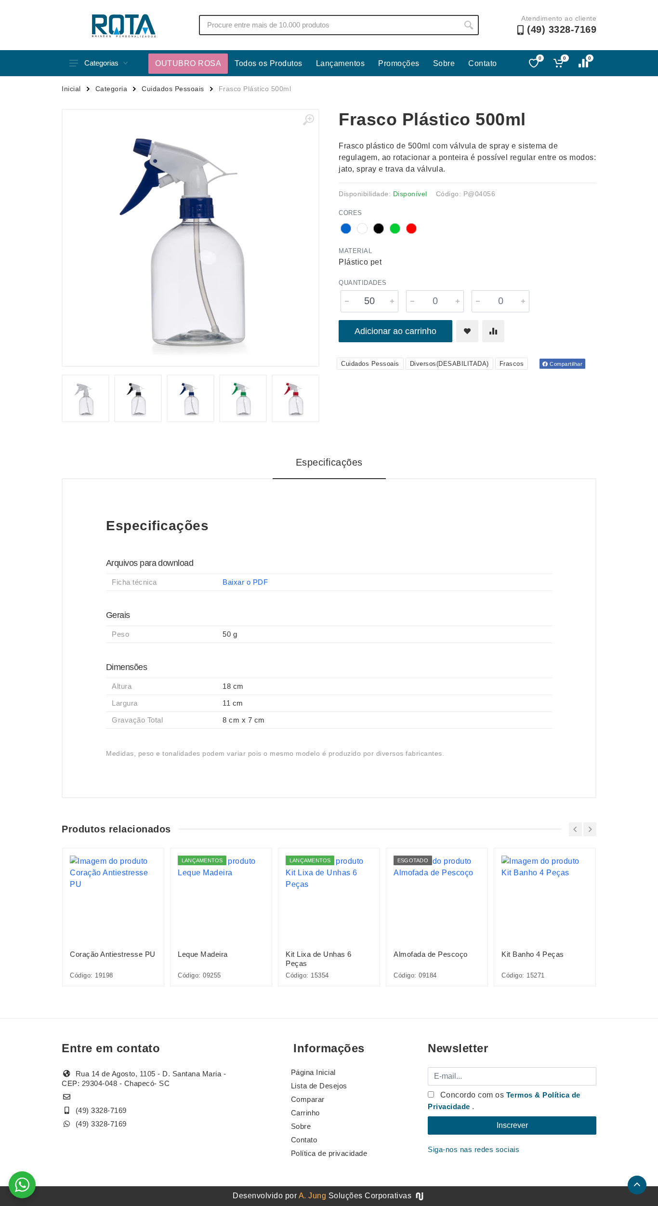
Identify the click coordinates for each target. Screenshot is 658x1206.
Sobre (444, 63)
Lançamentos (340, 63)
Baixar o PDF (245, 582)
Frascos (512, 363)
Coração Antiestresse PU (113, 954)
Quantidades (363, 282)
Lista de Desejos (319, 1086)
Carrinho (305, 1113)
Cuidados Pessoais (173, 89)
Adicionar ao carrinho (395, 331)
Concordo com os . (504, 1101)
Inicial (71, 89)
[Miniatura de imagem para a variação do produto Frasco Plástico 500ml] (85, 398)
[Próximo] (589, 829)
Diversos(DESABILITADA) (449, 363)
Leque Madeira (203, 954)
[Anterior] (575, 829)
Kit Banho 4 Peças (532, 954)
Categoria (111, 89)
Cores (350, 212)
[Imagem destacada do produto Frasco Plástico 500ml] (190, 238)
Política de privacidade (329, 1153)
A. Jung (313, 1196)
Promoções (399, 63)
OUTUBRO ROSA (188, 63)
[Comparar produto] (493, 331)
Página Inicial (313, 1072)
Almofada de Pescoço (431, 954)
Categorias (101, 63)
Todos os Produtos (269, 63)
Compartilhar (565, 364)
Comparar (308, 1099)
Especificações (329, 462)
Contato (482, 63)
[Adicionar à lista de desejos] (467, 331)
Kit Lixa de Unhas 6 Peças (319, 958)
